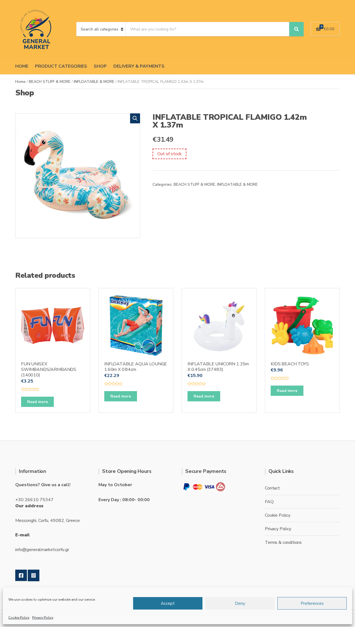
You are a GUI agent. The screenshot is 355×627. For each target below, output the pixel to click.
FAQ (269, 502)
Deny (240, 603)
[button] (135, 118)
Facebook (21, 575)
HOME (21, 66)
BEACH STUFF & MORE (49, 81)
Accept (168, 603)
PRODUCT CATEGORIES (61, 66)
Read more (37, 401)
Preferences (312, 603)
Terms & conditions (283, 542)
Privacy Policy (42, 617)
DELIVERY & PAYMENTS (138, 66)
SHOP (100, 66)
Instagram (33, 575)
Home (20, 81)
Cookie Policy (18, 617)
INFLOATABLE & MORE (94, 81)
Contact (272, 488)
